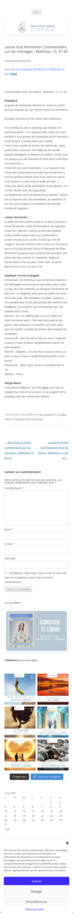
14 (42, 811)
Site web (9, 558)
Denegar (36, 891)
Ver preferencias (36, 901)
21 (42, 815)
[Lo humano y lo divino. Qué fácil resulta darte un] (20, 754)
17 (5, 815)
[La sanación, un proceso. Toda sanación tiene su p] (20, 689)
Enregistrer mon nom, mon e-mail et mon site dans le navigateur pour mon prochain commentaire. (35, 577)
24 (5, 820)
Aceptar (36, 881)
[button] (67, 843)
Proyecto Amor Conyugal (28, 419)
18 (15, 815)
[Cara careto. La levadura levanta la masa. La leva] (53, 689)
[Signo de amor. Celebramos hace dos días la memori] (20, 722)
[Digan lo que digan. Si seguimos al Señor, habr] (53, 722)
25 (15, 820)
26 (24, 820)
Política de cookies (34, 909)
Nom (8, 529)
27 (33, 820)
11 (15, 811)
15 (51, 811)
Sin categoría (47, 414)
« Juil (6, 828)
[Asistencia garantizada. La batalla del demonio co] (53, 754)
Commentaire (14, 488)
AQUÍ (14, 74)
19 (24, 815)
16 (60, 811)
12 (24, 811)
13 (33, 811)
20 (33, 815)
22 (51, 815)
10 (5, 811)
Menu (36, 11)
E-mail (9, 544)
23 (60, 815)
